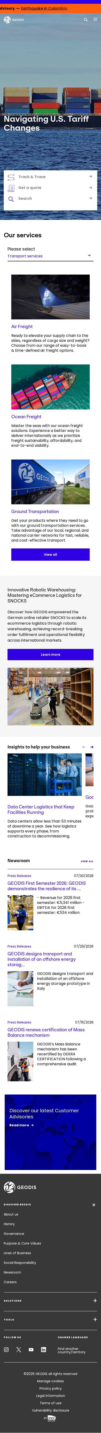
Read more (19, 1125)
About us (11, 1214)
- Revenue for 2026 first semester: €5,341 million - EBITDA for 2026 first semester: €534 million (61, 905)
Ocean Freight (26, 416)
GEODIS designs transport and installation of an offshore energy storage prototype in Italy (65, 981)
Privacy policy (50, 1388)
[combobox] (50, 255)
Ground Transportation (35, 511)
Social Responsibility (20, 1262)
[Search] (86, 19)
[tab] (50, 199)
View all (50, 554)
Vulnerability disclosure (50, 1410)
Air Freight (22, 326)
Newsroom (12, 1272)
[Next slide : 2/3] (91, 747)
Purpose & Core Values (22, 1243)
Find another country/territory (71, 1350)
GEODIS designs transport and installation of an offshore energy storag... (42, 959)
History (9, 1224)
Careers (10, 1282)
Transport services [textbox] (25, 255)
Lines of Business (17, 1253)
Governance (14, 1233)
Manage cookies (50, 1381)
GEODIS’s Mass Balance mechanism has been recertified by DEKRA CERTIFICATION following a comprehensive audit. (61, 1054)
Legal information (50, 1395)
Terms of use (51, 1403)
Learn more (50, 654)
